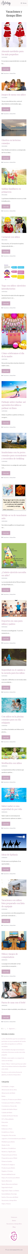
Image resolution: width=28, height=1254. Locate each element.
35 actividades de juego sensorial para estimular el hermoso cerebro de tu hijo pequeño (13, 1052)
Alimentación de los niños (9, 1090)
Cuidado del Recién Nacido (10, 1116)
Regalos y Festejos (7, 1171)
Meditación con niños (12, 763)
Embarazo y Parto (7, 1129)
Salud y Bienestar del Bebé (10, 1184)
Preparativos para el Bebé (9, 1158)
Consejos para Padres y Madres (11, 1103)
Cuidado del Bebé (7, 1112)
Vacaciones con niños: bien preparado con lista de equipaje (13, 903)
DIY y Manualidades (8, 1119)
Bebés (3, 1096)
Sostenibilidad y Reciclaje (9, 1194)
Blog (14, 1227)
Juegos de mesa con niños (14, 94)
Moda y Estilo (6, 1145)
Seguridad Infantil (7, 1187)
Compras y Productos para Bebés (12, 1099)
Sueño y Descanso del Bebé (10, 1197)
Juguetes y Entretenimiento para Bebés (14, 1138)
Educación (5, 1122)
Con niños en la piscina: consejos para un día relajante (13, 719)
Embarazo (5, 1125)
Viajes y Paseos (6, 1204)
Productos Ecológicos (8, 1164)
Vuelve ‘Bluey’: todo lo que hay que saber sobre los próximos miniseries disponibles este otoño (14, 1066)
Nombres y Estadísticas (9, 1148)
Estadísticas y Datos (8, 1132)
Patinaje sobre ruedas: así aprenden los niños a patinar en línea (14, 405)
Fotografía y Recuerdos (9, 1135)
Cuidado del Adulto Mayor (9, 1109)
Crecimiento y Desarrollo (9, 1106)
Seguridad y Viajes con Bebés (10, 1190)
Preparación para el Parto (9, 1155)
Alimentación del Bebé (8, 1093)
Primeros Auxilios (7, 1161)
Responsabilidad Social (8, 1174)
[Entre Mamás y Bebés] (6, 3)
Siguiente (12, 1028)
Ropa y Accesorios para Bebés (11, 1177)
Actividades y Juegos (8, 1086)
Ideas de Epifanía (10, 854)
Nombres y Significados (9, 1151)
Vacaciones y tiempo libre (9, 73)
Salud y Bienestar (7, 1181)
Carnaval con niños (11, 237)
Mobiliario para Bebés (8, 1142)
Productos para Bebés (8, 1168)
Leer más (6, 69)
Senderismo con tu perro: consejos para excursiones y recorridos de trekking (14, 455)
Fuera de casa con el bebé (13, 1002)
